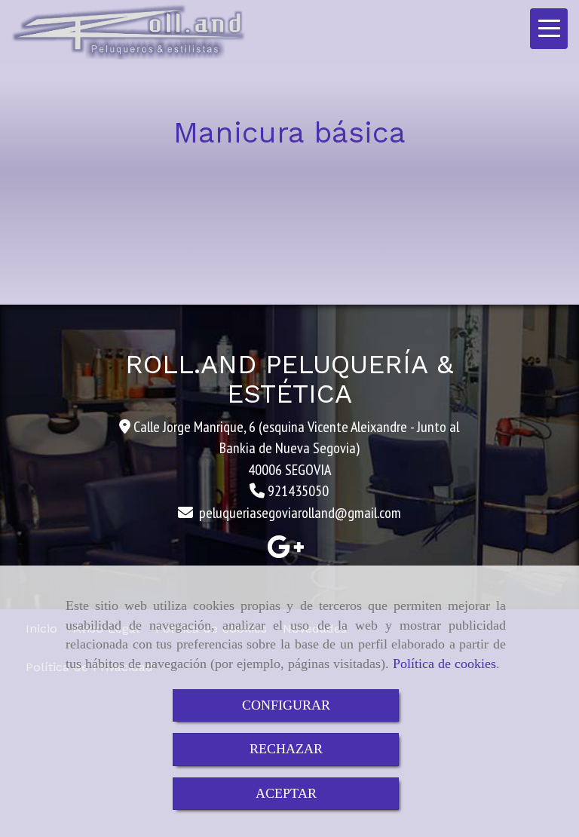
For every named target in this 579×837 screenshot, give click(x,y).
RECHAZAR (286, 748)
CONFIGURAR (286, 705)
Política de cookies (444, 663)
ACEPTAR (286, 793)
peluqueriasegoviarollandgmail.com (300, 513)
